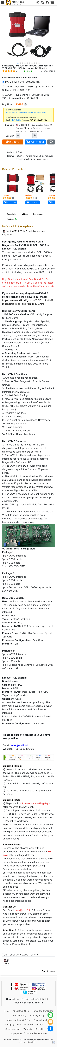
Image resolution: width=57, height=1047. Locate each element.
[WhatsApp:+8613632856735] (38, 2)
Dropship (40, 1029)
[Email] (50, 1022)
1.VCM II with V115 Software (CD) (23, 81)
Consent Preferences (35, 1033)
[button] (18, 63)
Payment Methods (42, 1020)
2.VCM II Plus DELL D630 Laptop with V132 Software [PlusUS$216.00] (27, 88)
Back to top (47, 971)
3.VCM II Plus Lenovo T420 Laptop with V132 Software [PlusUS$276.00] (25, 96)
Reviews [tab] (11, 219)
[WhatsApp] (50, 1015)
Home (7, 1011)
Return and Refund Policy (18, 1020)
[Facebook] (50, 1028)
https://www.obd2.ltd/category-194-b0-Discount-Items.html (26, 112)
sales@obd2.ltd (39, 999)
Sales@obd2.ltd (16, 120)
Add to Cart (37, 142)
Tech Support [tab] (38, 214)
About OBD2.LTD (21, 1011)
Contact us (16, 1033)
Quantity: (10, 136)
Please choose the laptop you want (19, 77)
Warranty (28, 1029)
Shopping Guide (13, 1024)
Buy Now (14, 142)
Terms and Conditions (42, 1011)
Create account (12, 1029)
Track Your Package (33, 1024)
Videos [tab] (25, 214)
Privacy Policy (19, 1015)
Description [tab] (12, 214)
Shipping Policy (37, 1015)
